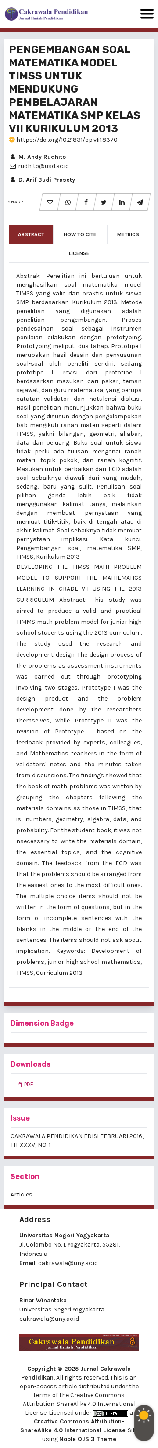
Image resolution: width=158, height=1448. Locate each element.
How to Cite (80, 234)
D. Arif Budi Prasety (46, 179)
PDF (28, 1084)
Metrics (128, 234)
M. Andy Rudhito (41, 157)
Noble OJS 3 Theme (87, 1439)
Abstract (31, 234)
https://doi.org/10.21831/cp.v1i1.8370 (66, 140)
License (79, 253)
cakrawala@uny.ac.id (68, 1263)
